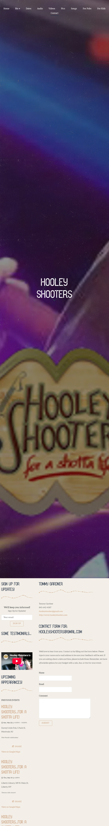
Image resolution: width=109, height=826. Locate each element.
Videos (52, 8)
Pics (63, 8)
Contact (54, 13)
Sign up (17, 623)
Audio (40, 8)
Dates (28, 8)
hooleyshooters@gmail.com (51, 611)
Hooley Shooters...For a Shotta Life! (13, 712)
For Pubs (87, 8)
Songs (74, 8)
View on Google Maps (10, 752)
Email (41, 684)
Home (6, 8)
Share (18, 747)
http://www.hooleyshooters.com (53, 615)
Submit (45, 723)
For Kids (101, 8)
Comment (43, 696)
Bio (16, 8)
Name (41, 673)
